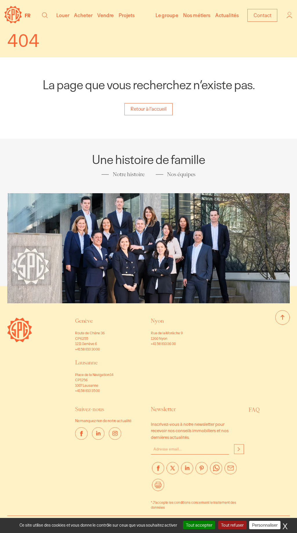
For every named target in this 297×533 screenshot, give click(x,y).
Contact (262, 15)
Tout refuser (232, 525)
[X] (172, 470)
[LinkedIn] (187, 470)
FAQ (254, 410)
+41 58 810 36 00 (163, 343)
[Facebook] (158, 470)
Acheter (83, 15)
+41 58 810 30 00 (87, 349)
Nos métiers (196, 15)
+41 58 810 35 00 (87, 390)
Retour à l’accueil (148, 109)
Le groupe (166, 15)
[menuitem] (29, 15)
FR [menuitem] (27, 15)
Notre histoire (129, 174)
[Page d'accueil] (13, 22)
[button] (45, 15)
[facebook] (81, 433)
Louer (62, 15)
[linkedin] (98, 433)
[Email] (230, 470)
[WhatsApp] (216, 470)
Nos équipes (181, 174)
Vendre (105, 15)
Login (289, 15)
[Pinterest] (201, 470)
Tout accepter (199, 525)
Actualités (227, 15)
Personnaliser (265, 525)
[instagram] (115, 433)
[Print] (158, 487)
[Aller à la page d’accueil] (19, 340)
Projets (127, 15)
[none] (29, 15)
